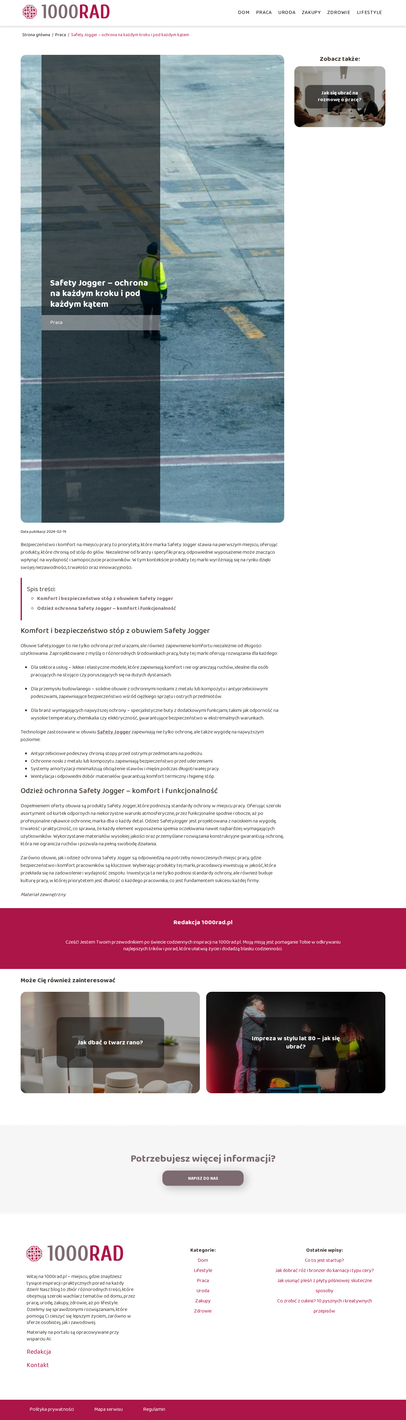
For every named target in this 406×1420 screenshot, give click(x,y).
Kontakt (38, 1365)
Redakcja (39, 1352)
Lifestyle (369, 12)
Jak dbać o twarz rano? (110, 1042)
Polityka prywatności (51, 1409)
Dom (243, 12)
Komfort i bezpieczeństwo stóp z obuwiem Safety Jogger (105, 599)
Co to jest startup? (324, 1260)
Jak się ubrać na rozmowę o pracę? (340, 96)
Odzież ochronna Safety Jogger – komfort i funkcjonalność (106, 608)
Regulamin (154, 1409)
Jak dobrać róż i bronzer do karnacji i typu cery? (324, 1271)
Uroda (287, 12)
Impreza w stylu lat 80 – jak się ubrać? (296, 1042)
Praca (264, 12)
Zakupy (311, 12)
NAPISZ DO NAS (203, 1178)
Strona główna (36, 34)
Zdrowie (338, 12)
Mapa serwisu (108, 1409)
